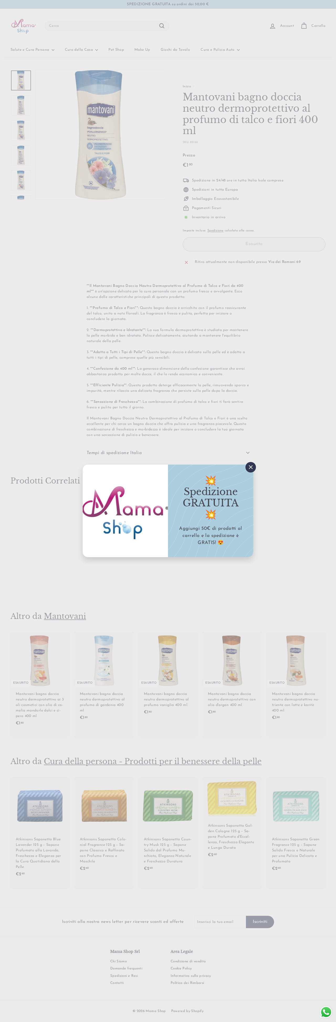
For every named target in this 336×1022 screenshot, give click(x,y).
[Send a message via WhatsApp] (326, 1012)
